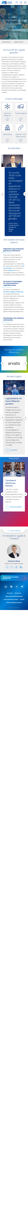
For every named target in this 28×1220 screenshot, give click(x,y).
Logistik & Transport (18, 42)
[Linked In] (6, 586)
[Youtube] (22, 586)
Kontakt (22, 599)
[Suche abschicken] (17, 2)
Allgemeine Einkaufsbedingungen (14, 596)
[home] (7, 2)
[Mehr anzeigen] (7, 119)
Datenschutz (18, 593)
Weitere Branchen (6, 42)
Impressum (10, 593)
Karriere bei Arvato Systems (11, 599)
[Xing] (17, 586)
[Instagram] (11, 586)
